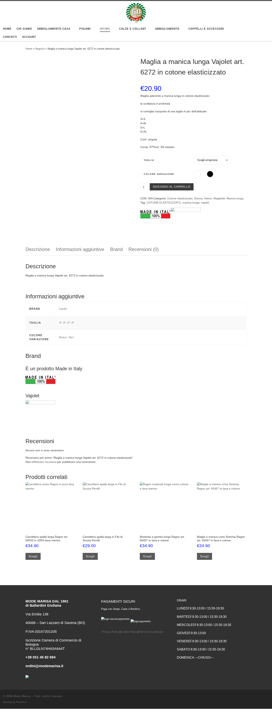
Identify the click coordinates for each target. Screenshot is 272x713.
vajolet (205, 202)
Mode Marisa (22, 696)
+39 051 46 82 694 (40, 657)
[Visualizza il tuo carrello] (265, 32)
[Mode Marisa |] (136, 12)
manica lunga (190, 202)
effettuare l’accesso (44, 461)
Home (28, 48)
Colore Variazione (159, 174)
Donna (198, 198)
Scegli (33, 556)
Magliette (219, 198)
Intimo (208, 198)
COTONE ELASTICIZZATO (164, 202)
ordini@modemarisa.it (44, 666)
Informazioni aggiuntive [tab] (80, 249)
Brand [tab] (116, 249)
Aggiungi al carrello (171, 186)
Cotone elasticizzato (180, 198)
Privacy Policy (110, 632)
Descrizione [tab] (37, 249)
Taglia (149, 160)
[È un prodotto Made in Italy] (155, 223)
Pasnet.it (21, 702)
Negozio (40, 48)
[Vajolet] (186, 223)
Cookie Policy (129, 632)
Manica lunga (235, 198)
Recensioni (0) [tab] (143, 249)
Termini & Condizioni (151, 632)
